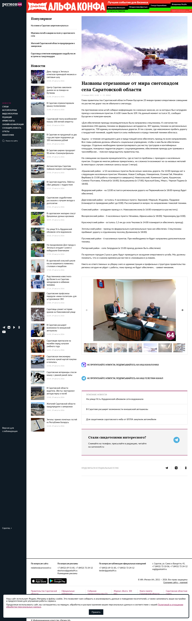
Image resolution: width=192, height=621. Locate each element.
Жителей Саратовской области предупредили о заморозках (53, 44)
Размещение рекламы (67, 573)
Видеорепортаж (10, 114)
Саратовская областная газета (176, 592)
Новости (6, 103)
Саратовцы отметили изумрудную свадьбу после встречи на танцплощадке (53, 55)
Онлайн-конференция (13, 124)
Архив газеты (8, 121)
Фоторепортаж (9, 110)
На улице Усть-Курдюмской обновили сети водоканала (114, 399)
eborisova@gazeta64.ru (67, 570)
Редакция (7, 117)
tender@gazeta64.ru (107, 570)
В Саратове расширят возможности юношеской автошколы (117, 409)
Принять (96, 612)
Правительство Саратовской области (44, 592)
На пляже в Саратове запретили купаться (49, 25)
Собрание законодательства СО (97, 592)
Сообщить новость (11, 128)
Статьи (5, 107)
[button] (182, 310)
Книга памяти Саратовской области (149, 592)
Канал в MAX (8, 135)
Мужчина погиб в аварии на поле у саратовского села (53, 34)
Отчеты (5, 131)
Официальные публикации (68, 592)
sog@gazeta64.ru (159, 569)
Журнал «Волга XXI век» (123, 592)
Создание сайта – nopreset (175, 582)
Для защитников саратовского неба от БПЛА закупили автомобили (121, 419)
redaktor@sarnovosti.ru (41, 567)
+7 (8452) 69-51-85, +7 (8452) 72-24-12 (75, 567)
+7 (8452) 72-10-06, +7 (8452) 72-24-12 (170, 566)
